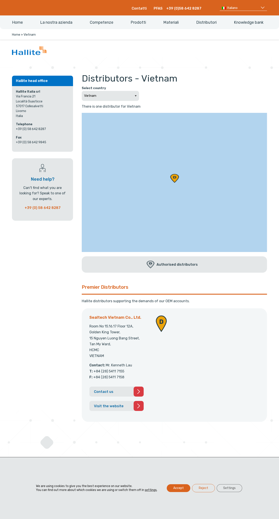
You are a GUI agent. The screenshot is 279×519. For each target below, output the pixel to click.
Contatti (139, 8)
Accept (178, 488)
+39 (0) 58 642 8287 (43, 208)
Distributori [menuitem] (206, 22)
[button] (174, 178)
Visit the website (109, 406)
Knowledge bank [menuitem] (249, 22)
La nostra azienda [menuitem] (56, 22)
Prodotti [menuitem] (138, 22)
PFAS (158, 8)
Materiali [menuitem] (171, 22)
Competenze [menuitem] (101, 22)
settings (151, 490)
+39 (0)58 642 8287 (183, 8)
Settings (229, 488)
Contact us (103, 392)
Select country (94, 88)
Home (16, 35)
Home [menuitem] (17, 22)
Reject (203, 488)
